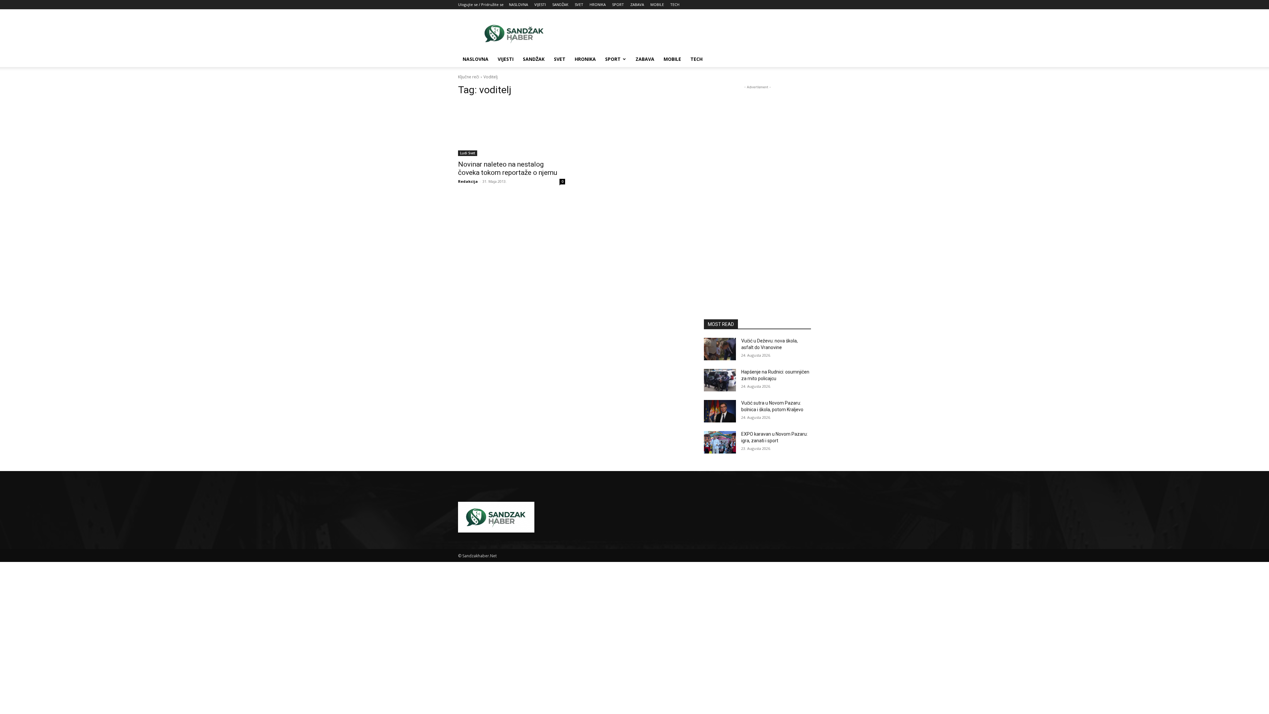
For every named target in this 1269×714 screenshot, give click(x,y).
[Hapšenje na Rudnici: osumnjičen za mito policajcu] (720, 380)
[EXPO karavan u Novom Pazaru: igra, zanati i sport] (720, 442)
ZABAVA (637, 4)
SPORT (618, 4)
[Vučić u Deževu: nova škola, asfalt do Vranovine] (720, 349)
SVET (579, 4)
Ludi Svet (467, 153)
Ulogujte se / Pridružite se (481, 4)
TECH (674, 4)
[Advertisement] (690, 33)
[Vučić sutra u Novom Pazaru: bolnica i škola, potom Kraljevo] (720, 411)
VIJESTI (540, 4)
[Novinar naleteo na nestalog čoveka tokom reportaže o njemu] (511, 129)
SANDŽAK (560, 4)
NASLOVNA (518, 4)
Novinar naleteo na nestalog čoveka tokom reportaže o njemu (507, 168)
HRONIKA (598, 4)
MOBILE (657, 4)
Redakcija (468, 181)
